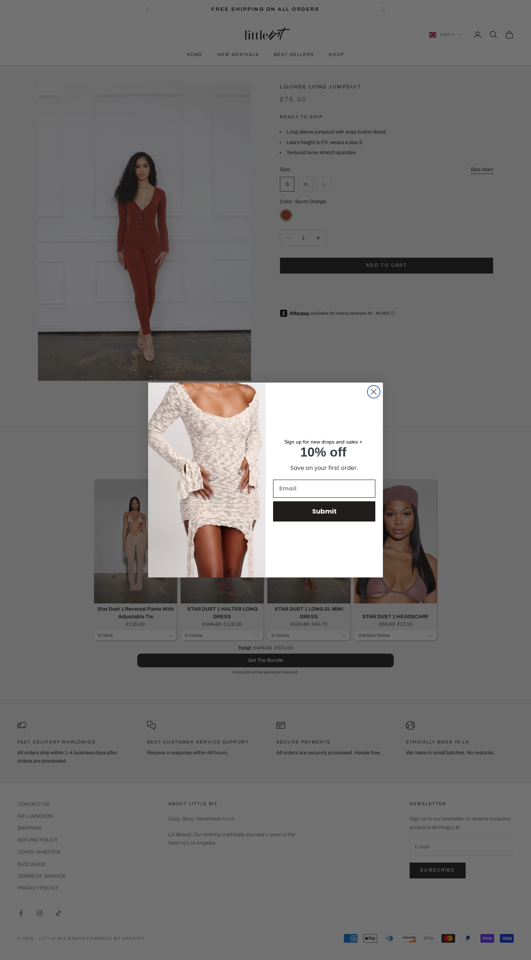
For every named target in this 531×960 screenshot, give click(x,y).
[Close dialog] (373, 391)
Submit (324, 511)
